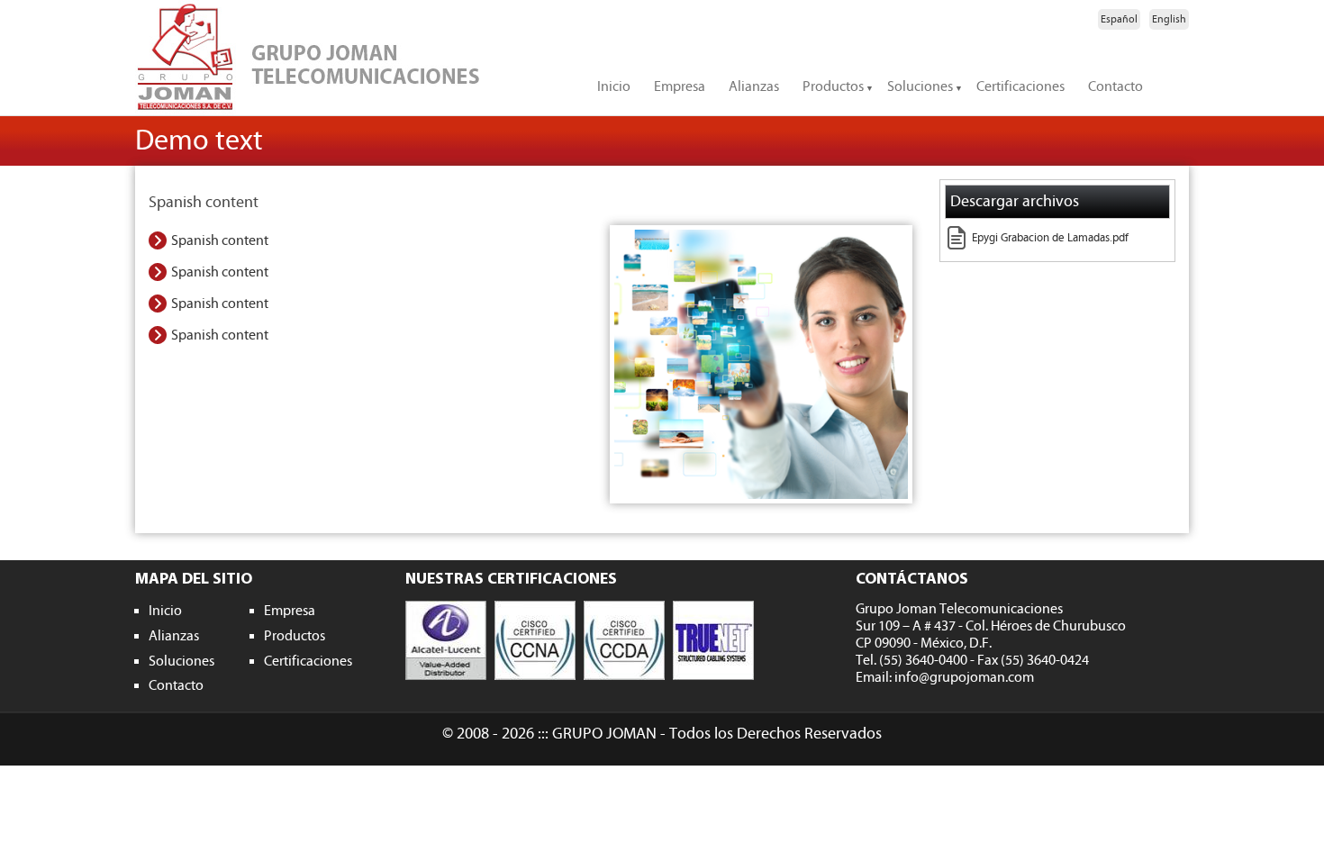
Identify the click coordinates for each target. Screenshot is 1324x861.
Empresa (679, 86)
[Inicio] (346, 57)
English (1169, 19)
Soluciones (920, 86)
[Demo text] (761, 364)
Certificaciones (1020, 86)
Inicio (613, 86)
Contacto (1115, 86)
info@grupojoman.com (964, 677)
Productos (833, 86)
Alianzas (754, 86)
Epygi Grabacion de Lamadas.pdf (1050, 237)
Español (1119, 19)
